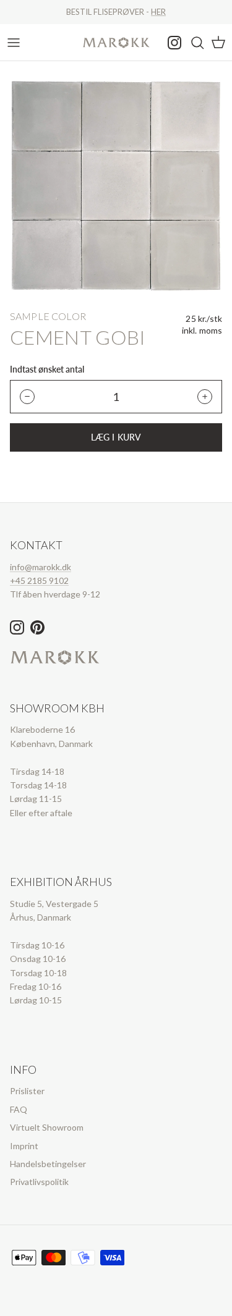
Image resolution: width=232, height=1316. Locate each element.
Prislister (27, 1091)
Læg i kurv (116, 437)
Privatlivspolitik (39, 1181)
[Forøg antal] (204, 396)
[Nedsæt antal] (27, 396)
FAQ (18, 1109)
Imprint (24, 1146)
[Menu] (13, 42)
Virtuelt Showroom (47, 1127)
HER (158, 12)
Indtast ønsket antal (47, 369)
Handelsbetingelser (48, 1163)
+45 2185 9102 (39, 580)
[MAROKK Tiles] (116, 42)
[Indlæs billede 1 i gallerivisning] (116, 186)
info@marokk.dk (40, 567)
